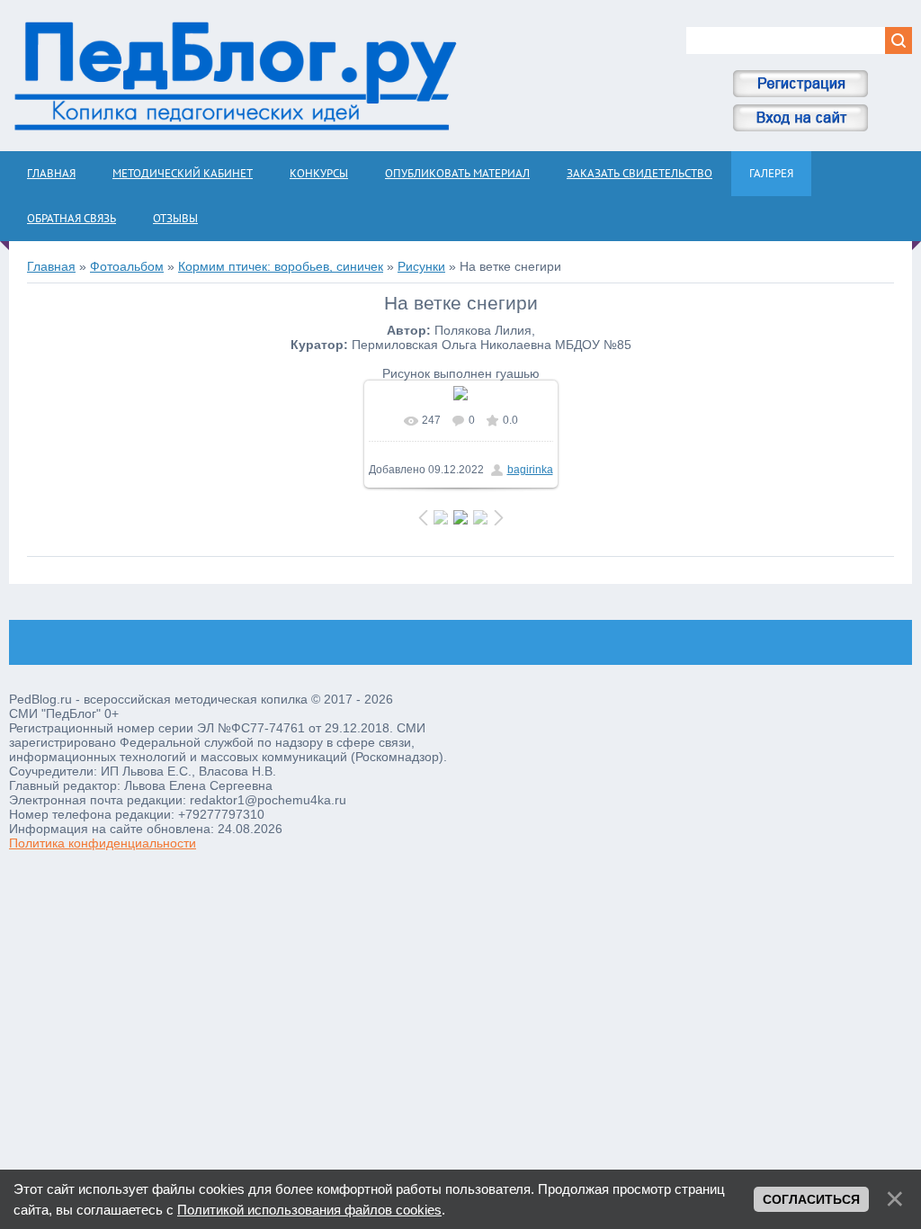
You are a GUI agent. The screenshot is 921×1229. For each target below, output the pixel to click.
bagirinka (530, 469)
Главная (51, 266)
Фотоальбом (127, 266)
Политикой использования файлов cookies (309, 1209)
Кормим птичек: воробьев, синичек (280, 266)
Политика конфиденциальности (102, 843)
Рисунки (421, 266)
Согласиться (811, 1199)
